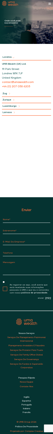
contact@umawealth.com (18, 82)
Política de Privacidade (26, 426)
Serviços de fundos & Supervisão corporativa (26, 366)
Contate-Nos (26, 386)
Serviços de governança (26, 359)
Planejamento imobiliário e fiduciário (26, 345)
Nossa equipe (26, 382)
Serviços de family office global (26, 354)
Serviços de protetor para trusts (26, 350)
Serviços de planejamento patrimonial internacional (26, 339)
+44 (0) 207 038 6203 (16, 86)
